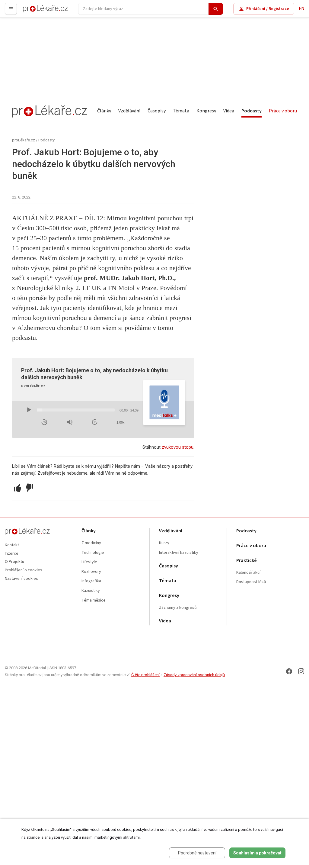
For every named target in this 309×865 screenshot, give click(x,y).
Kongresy (206, 111)
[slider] (76, 410)
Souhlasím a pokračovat (257, 852)
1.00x (120, 422)
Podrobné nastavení (197, 852)
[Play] (29, 410)
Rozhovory (91, 572)
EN (301, 8)
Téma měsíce (93, 600)
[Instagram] (301, 671)
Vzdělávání (129, 111)
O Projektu (14, 562)
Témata (181, 111)
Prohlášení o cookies (23, 570)
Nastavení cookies (21, 579)
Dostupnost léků (251, 582)
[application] (82, 410)
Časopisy (157, 111)
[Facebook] (289, 671)
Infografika (91, 581)
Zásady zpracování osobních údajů (194, 675)
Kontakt (12, 545)
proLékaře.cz (35, 11)
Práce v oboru (283, 111)
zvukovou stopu (177, 447)
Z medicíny (91, 543)
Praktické (246, 560)
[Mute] (70, 422)
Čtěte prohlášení (145, 675)
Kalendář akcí (248, 573)
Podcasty (251, 111)
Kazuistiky (90, 591)
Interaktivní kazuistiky (178, 553)
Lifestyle (89, 562)
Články (104, 111)
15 (44, 422)
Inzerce (11, 554)
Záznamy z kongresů (178, 608)
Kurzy (164, 543)
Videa (228, 111)
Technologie (92, 553)
